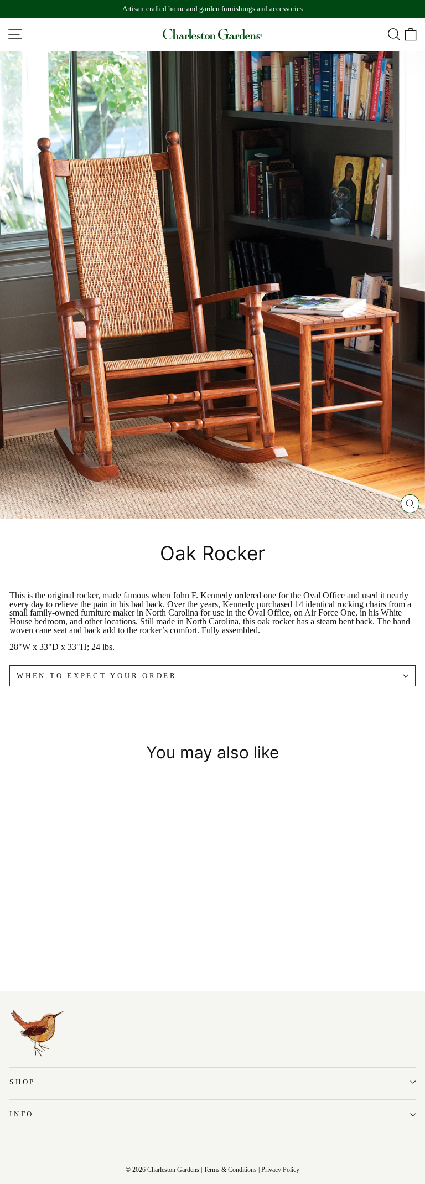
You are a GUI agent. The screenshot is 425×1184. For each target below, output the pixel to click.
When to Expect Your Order (97, 676)
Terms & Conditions (230, 1169)
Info (21, 1114)
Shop (22, 1082)
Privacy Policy (280, 1169)
